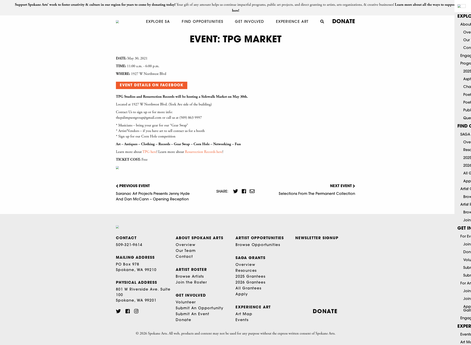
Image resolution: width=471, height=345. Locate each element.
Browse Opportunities (258, 245)
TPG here (149, 152)
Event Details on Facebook (151, 85)
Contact (184, 257)
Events (242, 320)
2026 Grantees (250, 282)
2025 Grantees (250, 277)
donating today (163, 4)
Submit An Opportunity (199, 308)
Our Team (186, 251)
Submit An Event (192, 314)
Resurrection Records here (203, 152)
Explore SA (158, 22)
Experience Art (292, 22)
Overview (185, 245)
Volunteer (186, 302)
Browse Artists (190, 277)
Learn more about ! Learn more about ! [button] (169, 152)
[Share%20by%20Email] (250, 192)
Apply (242, 294)
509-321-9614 (129, 245)
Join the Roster (191, 282)
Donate (343, 22)
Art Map (244, 314)
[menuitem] (158, 22)
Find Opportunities (202, 22)
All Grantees (248, 288)
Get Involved (249, 22)
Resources (246, 271)
